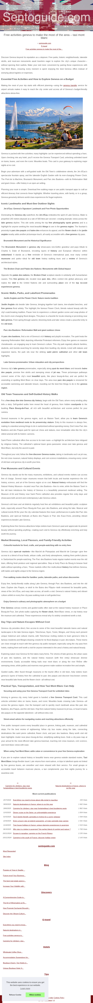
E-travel (44, 46)
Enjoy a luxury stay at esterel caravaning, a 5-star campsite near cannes (40, 821)
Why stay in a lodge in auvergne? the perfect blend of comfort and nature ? (42, 829)
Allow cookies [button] (35, 995)
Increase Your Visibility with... (14, 886)
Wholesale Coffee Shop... (13, 952)
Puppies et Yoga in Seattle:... (14, 870)
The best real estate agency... (14, 881)
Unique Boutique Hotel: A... (13, 968)
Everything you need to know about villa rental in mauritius (35, 800)
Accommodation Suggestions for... (16, 957)
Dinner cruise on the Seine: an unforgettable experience (34, 812)
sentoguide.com (45, 43)
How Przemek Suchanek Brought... (16, 908)
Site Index (7, 856)
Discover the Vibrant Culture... (14, 914)
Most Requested (9, 851)
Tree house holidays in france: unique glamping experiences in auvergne (41, 825)
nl (54, 1000)
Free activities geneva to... (13, 935)
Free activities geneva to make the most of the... (44, 49)
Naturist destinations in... (12, 930)
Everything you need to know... (15, 925)
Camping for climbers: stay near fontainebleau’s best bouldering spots (17, 787)
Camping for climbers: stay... (14, 941)
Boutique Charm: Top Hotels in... (15, 963)
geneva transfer (70, 85)
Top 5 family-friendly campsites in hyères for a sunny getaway (36, 817)
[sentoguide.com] (46, 15)
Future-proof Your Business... (14, 876)
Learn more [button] (25, 988)
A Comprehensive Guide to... (14, 897)
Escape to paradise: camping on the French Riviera (32, 833)
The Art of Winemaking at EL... (14, 903)
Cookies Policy (59, 998)
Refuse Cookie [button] (15, 995)
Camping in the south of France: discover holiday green (34, 837)
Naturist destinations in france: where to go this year (70, 787)
